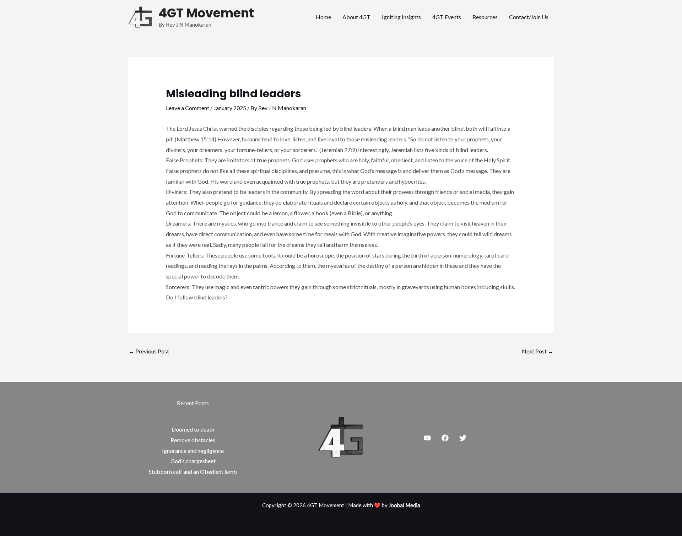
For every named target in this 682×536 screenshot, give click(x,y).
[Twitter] (462, 438)
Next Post (537, 351)
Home (323, 16)
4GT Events (446, 16)
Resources (485, 16)
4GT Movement (206, 13)
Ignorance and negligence (193, 450)
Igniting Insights (401, 16)
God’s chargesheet (193, 461)
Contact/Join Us (528, 16)
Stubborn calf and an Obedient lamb (193, 471)
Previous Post (149, 351)
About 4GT (356, 16)
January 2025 (229, 107)
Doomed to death (193, 429)
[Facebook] (445, 438)
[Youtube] (427, 438)
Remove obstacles (192, 440)
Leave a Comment (187, 107)
